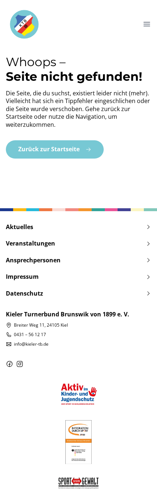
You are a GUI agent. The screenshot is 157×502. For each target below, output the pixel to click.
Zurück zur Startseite (49, 149)
